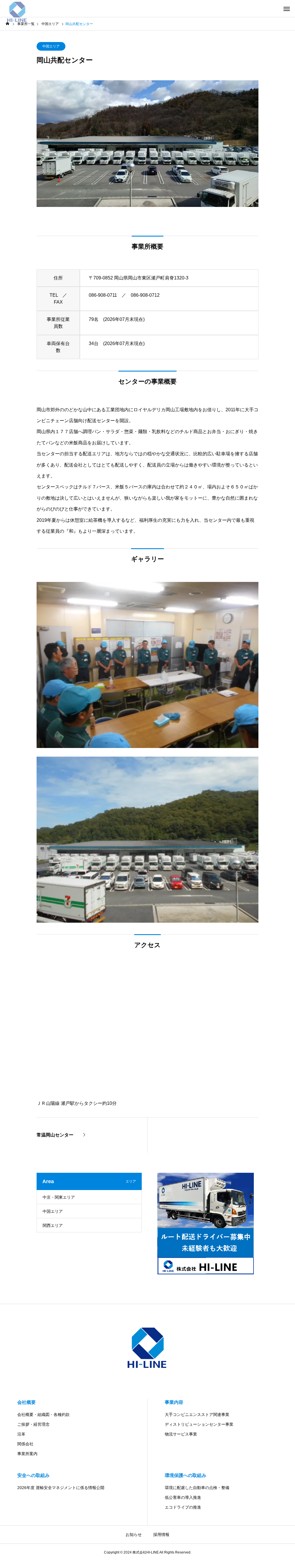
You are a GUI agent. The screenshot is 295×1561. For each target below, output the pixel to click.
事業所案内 (27, 1453)
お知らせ (134, 1534)
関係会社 (25, 1444)
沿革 (21, 1434)
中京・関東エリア (59, 1197)
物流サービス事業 (181, 1434)
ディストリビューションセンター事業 (199, 1424)
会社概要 (26, 1402)
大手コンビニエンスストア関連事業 (197, 1414)
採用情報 (161, 1534)
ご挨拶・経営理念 (33, 1424)
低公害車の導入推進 (183, 1497)
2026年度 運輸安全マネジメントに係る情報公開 (60, 1487)
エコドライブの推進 (183, 1507)
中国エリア (51, 46)
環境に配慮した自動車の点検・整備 (197, 1487)
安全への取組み (33, 1475)
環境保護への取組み (185, 1475)
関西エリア (53, 1225)
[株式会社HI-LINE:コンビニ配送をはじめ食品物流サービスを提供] (17, 8)
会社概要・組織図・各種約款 (43, 1414)
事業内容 (174, 1402)
